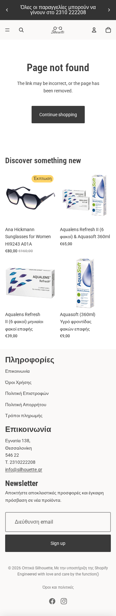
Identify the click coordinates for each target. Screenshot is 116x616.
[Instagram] (64, 601)
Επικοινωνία (17, 371)
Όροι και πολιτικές (58, 587)
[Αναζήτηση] (21, 30)
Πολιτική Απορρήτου (25, 404)
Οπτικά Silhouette (37, 568)
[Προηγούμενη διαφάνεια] (7, 10)
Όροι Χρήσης (18, 382)
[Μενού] (7, 30)
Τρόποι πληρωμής (24, 415)
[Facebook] (52, 601)
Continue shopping (58, 114)
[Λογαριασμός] (94, 30)
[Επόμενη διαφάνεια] (109, 10)
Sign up (58, 543)
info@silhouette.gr (23, 469)
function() (90, 574)
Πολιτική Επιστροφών (27, 393)
